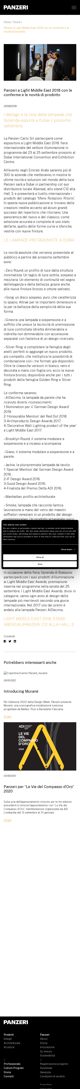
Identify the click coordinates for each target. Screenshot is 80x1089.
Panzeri (44, 1034)
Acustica (9, 1047)
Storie (16, 22)
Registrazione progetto (54, 1063)
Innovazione (47, 1047)
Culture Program (14, 1068)
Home (7, 22)
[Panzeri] (16, 7)
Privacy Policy (46, 1084)
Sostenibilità (47, 1055)
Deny (40, 564)
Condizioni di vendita (52, 1076)
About (43, 1038)
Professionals (12, 1063)
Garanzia (45, 1072)
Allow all (40, 557)
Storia (43, 1043)
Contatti (9, 1076)
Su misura (46, 1051)
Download (46, 1068)
